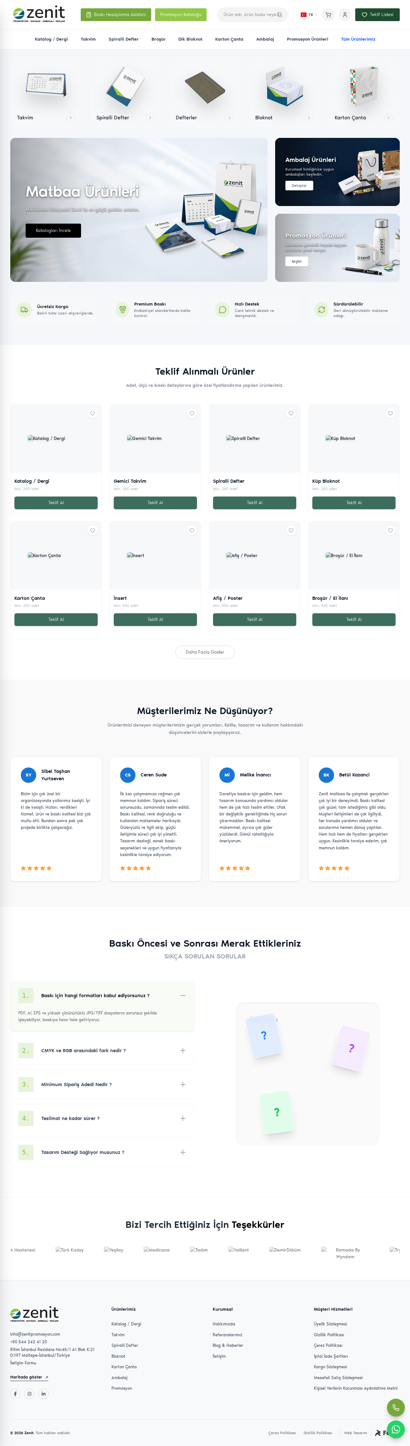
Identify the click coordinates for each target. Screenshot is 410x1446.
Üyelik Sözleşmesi (330, 1324)
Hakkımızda (224, 1324)
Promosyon (121, 1388)
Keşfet (297, 261)
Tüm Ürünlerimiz (358, 39)
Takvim (88, 39)
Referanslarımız (227, 1334)
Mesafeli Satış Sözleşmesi (338, 1377)
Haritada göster (29, 1377)
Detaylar (299, 185)
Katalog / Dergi (51, 39)
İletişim (219, 1356)
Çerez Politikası (328, 1345)
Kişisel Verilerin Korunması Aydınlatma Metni (356, 1388)
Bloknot (118, 1356)
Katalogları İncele (53, 230)
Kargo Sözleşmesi (330, 1366)
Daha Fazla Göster (205, 652)
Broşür (159, 39)
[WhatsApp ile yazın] (396, 1429)
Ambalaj (265, 39)
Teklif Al (56, 502)
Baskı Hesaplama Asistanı (120, 14)
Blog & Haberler (228, 1345)
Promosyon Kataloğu (180, 14)
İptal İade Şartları (331, 1356)
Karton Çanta (229, 39)
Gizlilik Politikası (329, 1334)
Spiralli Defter (124, 39)
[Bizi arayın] (396, 1408)
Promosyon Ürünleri (307, 39)
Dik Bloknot (190, 39)
